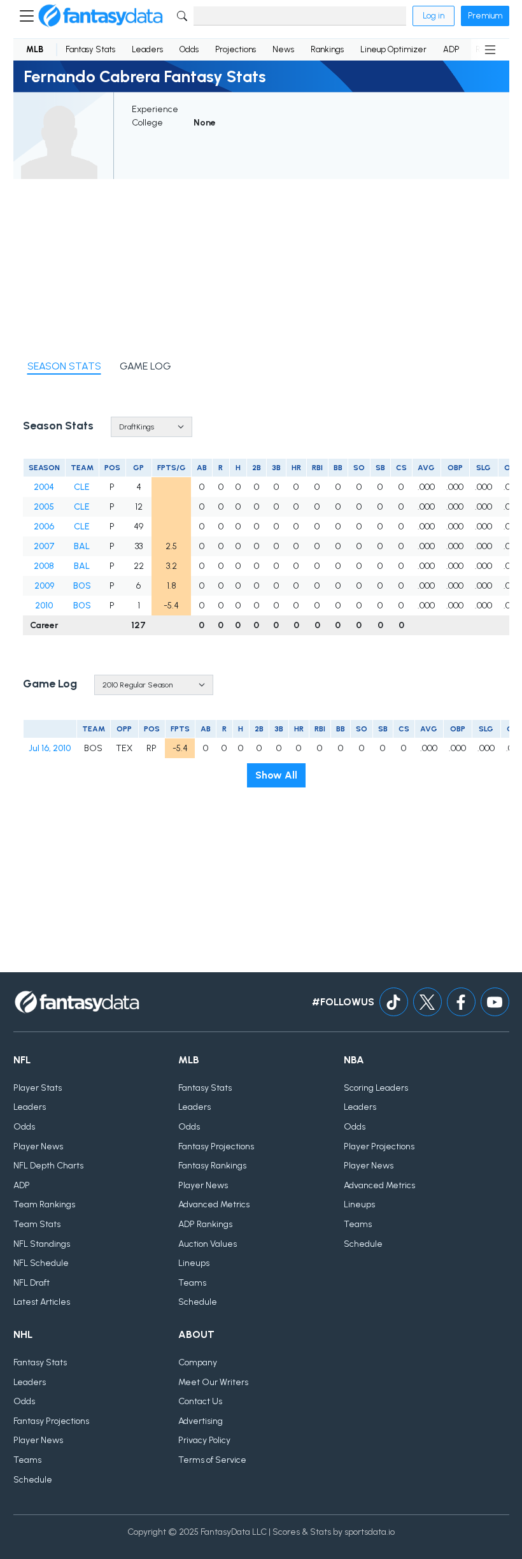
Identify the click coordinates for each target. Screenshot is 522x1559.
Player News (38, 1146)
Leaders (147, 49)
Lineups (193, 1263)
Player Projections (379, 1146)
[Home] (100, 16)
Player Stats (37, 1087)
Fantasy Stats (90, 49)
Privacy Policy (204, 1440)
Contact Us (200, 1401)
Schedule (197, 1302)
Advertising (200, 1421)
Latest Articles (41, 1302)
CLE (82, 487)
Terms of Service (212, 1460)
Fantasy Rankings (212, 1165)
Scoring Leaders (376, 1087)
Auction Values (207, 1244)
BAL (82, 546)
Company (197, 1362)
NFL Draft (31, 1282)
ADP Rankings (205, 1224)
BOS (82, 585)
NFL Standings (41, 1244)
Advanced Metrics (214, 1204)
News (283, 49)
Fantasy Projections (216, 1146)
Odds (189, 49)
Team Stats (36, 1224)
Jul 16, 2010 (50, 748)
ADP (451, 49)
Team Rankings (44, 1204)
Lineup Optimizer (393, 49)
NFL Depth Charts (48, 1165)
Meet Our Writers (213, 1382)
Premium (485, 15)
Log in (433, 15)
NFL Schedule (41, 1263)
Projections (235, 49)
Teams (192, 1282)
